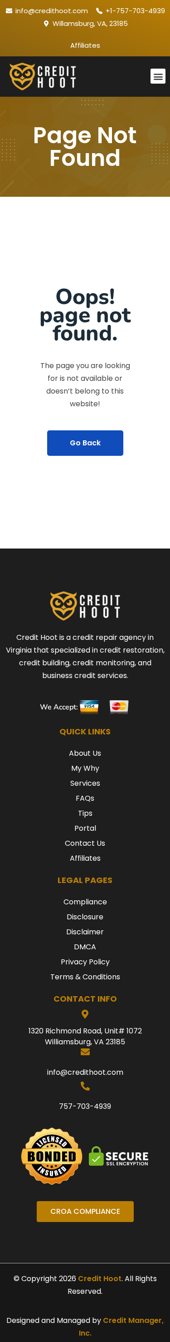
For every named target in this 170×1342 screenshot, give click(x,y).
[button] (158, 76)
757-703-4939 (85, 1106)
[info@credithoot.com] (85, 1052)
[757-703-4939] (85, 1086)
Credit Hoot (99, 1278)
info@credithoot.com (85, 1072)
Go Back (85, 443)
